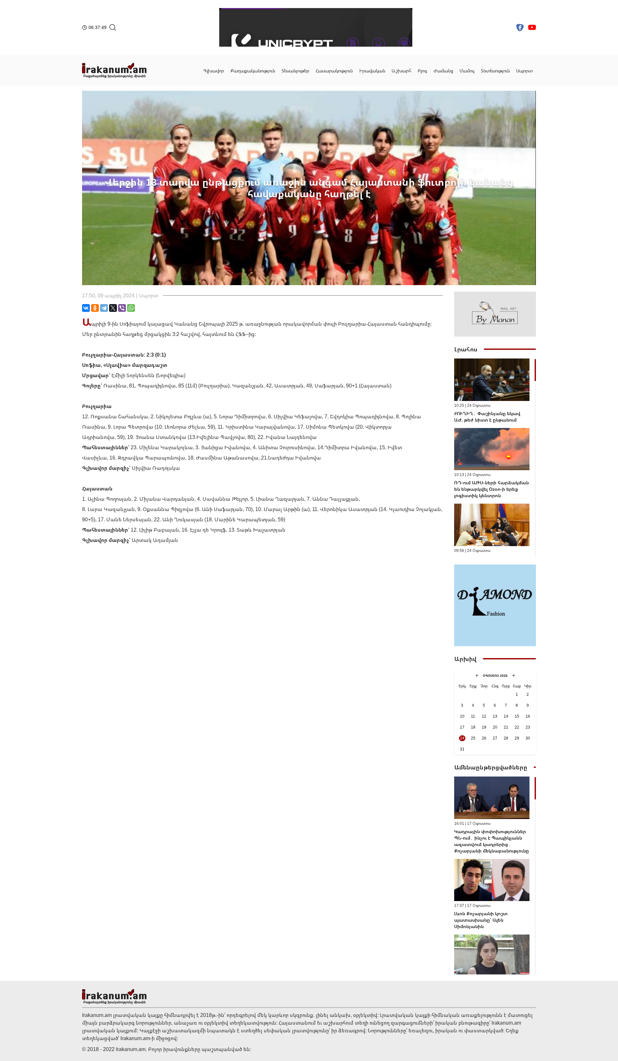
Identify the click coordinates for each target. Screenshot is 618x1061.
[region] (495, 457)
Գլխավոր (213, 71)
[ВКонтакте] (86, 308)
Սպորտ (524, 71)
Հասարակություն (334, 71)
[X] (113, 308)
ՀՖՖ (241, 334)
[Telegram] (104, 308)
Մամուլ (467, 71)
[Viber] (122, 308)
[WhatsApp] (131, 308)
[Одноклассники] (95, 308)
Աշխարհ (401, 71)
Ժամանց (443, 71)
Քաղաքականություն (252, 71)
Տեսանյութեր (295, 71)
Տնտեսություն (495, 71)
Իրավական (372, 71)
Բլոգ (422, 71)
